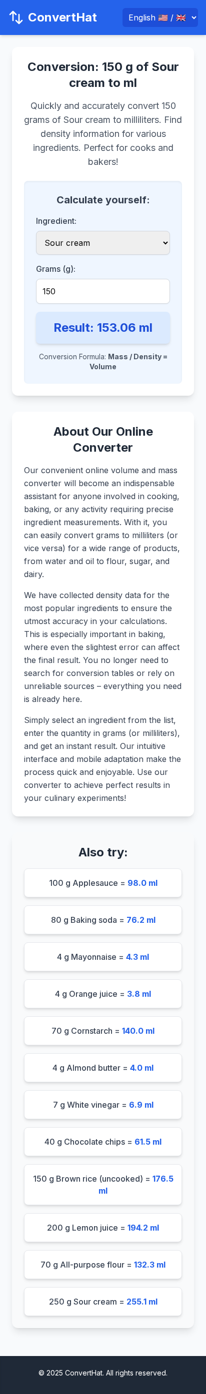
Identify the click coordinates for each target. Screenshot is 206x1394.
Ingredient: (56, 221)
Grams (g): (56, 269)
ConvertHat (62, 17)
